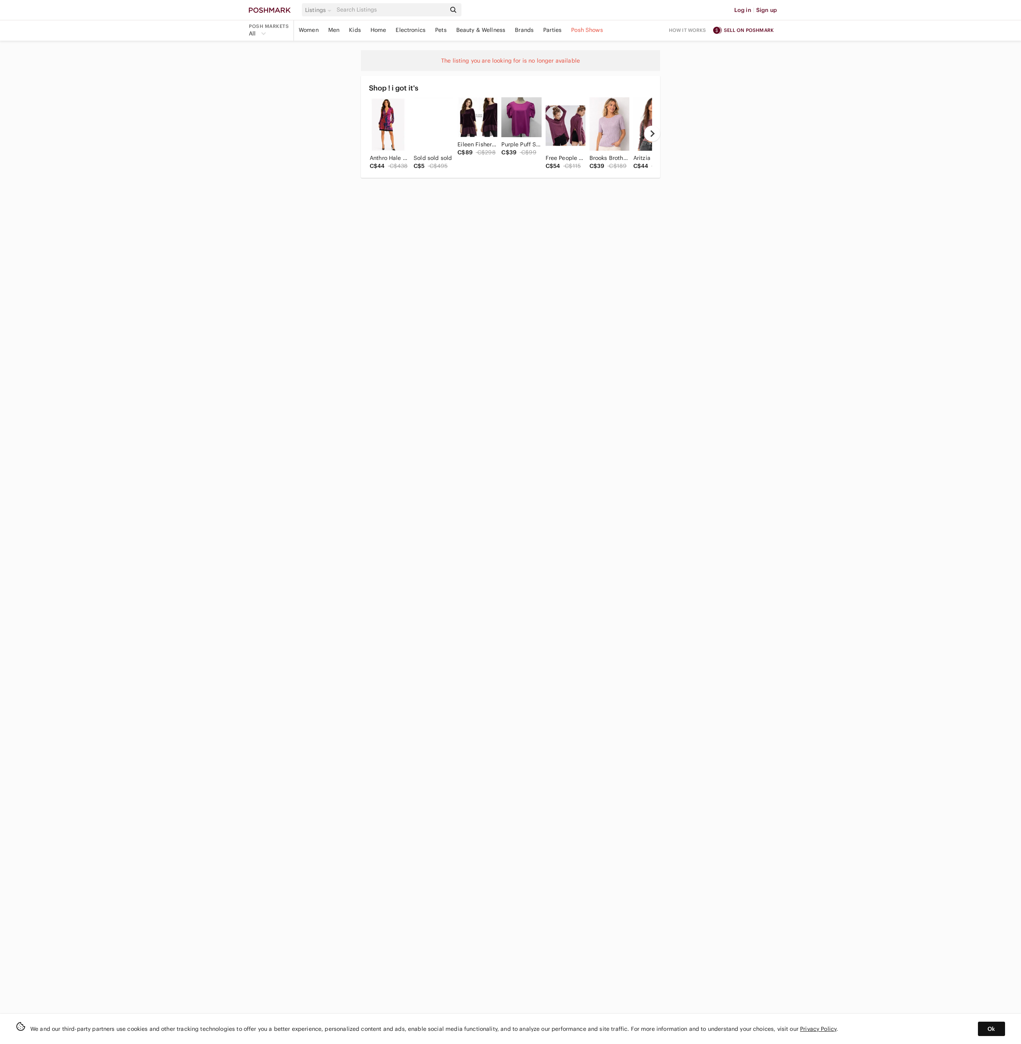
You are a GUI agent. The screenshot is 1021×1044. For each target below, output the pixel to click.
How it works (687, 30)
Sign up (766, 10)
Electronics (411, 29)
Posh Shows (587, 29)
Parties (552, 29)
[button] (319, 10)
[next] (652, 134)
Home (378, 29)
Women (309, 29)
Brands (524, 29)
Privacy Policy (818, 1028)
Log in (742, 10)
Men (333, 29)
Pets (441, 29)
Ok (991, 1028)
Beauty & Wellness (481, 29)
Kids (355, 29)
